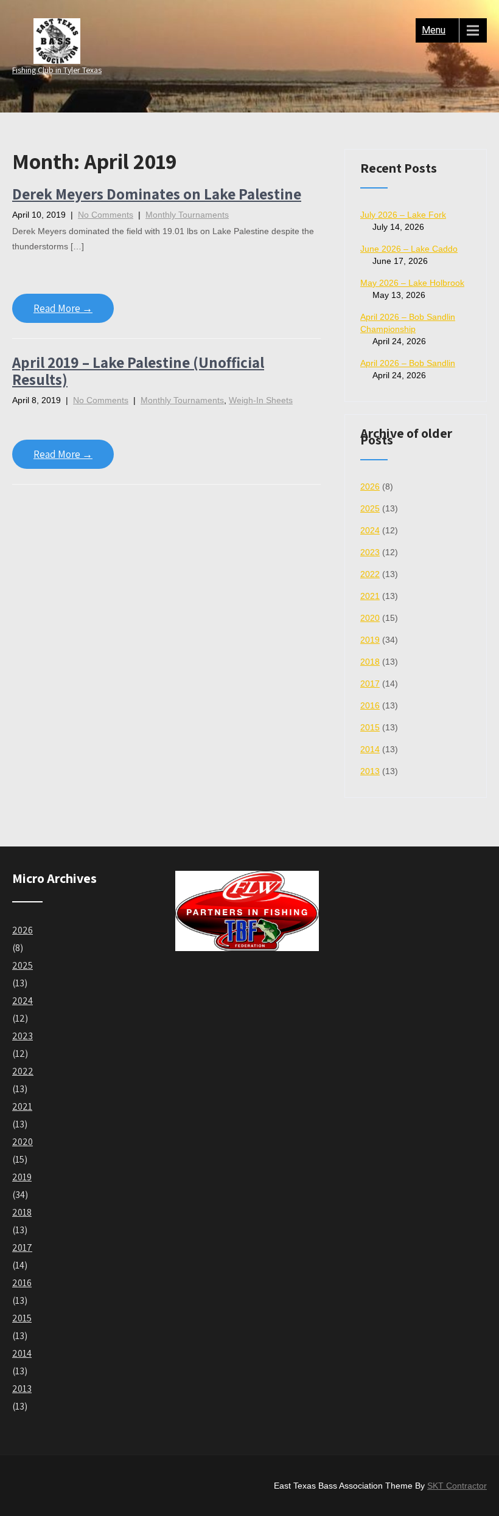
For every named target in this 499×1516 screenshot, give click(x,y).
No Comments (105, 215)
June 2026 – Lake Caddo (409, 249)
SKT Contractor (457, 1485)
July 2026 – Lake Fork (403, 215)
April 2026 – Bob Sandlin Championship (407, 323)
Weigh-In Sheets (261, 400)
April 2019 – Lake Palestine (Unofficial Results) (138, 370)
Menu (433, 30)
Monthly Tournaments (187, 215)
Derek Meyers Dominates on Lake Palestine (156, 194)
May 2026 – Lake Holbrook (412, 283)
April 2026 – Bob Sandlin (407, 363)
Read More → (62, 308)
